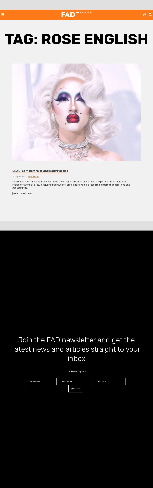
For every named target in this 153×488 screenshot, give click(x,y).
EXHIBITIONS (19, 193)
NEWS (29, 193)
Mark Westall (33, 176)
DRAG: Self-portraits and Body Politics (40, 171)
